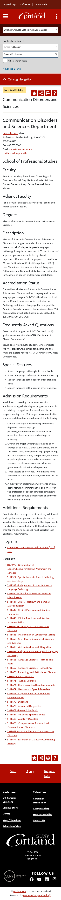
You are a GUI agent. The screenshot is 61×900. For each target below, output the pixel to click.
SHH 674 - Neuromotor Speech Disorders (28, 689)
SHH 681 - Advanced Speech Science (26, 714)
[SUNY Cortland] (30, 846)
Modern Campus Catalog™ (37, 895)
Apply (30, 771)
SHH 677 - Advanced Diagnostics (24, 706)
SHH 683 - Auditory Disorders (22, 718)
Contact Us (39, 820)
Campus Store (10, 807)
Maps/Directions (12, 820)
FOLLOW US (43, 873)
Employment (9, 791)
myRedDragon (10, 4)
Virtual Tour (39, 791)
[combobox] (30, 30)
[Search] (56, 54)
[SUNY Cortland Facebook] (31, 880)
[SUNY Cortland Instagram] (54, 880)
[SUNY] (15, 876)
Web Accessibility (42, 814)
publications (19, 891)
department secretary (20, 149)
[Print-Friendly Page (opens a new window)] (48, 93)
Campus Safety (41, 808)
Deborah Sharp (10, 133)
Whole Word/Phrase (17, 60)
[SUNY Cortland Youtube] (39, 880)
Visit (13, 771)
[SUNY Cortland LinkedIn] (46, 880)
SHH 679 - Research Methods (22, 710)
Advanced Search (12, 68)
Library (6, 813)
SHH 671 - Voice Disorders (20, 676)
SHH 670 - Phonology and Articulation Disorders (32, 672)
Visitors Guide (40, 4)
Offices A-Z (25, 4)
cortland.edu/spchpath (15, 153)
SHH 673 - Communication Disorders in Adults (31, 684)
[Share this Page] (41, 93)
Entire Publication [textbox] (12, 47)
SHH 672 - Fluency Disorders (21, 680)
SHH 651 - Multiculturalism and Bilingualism (29, 647)
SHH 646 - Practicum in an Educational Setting (31, 634)
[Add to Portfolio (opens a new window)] (34, 93)
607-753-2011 (32, 859)
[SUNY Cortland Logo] (32, 17)
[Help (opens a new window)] (54, 93)
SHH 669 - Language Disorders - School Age (30, 667)
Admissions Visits (12, 826)
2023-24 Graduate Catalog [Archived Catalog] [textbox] (25, 30)
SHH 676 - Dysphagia (17, 701)
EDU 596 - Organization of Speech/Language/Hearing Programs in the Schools (29, 568)
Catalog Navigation (20, 79)
